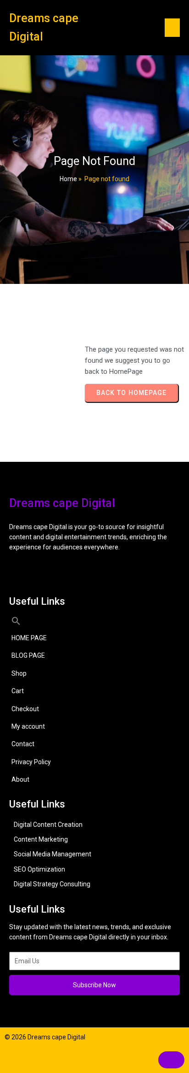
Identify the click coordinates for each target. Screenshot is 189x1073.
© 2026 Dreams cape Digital (45, 1037)
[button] (94, 621)
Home (68, 179)
